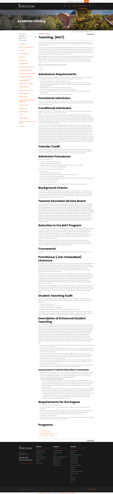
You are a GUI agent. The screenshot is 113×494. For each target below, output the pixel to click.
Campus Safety (73, 461)
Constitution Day (74, 463)
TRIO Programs (56, 463)
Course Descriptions (24, 63)
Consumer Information (75, 465)
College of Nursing (23, 96)
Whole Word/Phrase (23, 38)
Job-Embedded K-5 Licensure (47, 435)
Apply (64, 5)
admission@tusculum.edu (25, 460)
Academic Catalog (57, 452)
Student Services (23, 108)
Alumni (90, 5)
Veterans (38, 461)
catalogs (41, 493)
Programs (74, 5)
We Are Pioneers (83, 5)
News (81, 1)
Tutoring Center (57, 465)
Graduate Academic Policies (26, 83)
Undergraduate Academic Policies (27, 73)
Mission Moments (74, 473)
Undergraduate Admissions (25, 70)
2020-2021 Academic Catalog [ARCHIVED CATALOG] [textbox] (82, 31)
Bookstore (72, 452)
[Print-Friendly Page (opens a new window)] (91, 34)
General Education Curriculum (26, 77)
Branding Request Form (75, 454)
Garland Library (56, 461)
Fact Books (72, 469)
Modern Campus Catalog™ (68, 493)
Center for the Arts (57, 459)
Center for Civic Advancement (60, 456)
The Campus (22, 50)
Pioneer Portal (70, 1)
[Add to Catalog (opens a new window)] (88, 34)
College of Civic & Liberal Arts (26, 90)
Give (86, 1)
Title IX (71, 481)
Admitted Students (40, 450)
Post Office (72, 477)
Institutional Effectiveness (76, 471)
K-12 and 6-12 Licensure (45, 431)
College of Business (23, 86)
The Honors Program (24, 105)
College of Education (24, 93)
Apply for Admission (40, 452)
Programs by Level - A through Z (26, 67)
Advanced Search (23, 40)
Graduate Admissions (24, 80)
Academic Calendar (23, 53)
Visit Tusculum (39, 463)
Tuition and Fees (23, 60)
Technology (73, 479)
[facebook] (88, 489)
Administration (73, 450)
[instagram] (94, 489)
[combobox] (83, 31)
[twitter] (92, 489)
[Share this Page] (90, 34)
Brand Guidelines (74, 456)
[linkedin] (90, 489)
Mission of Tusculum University (26, 47)
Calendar (76, 1)
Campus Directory (74, 459)
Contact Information (41, 456)
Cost (69, 5)
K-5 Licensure (43, 430)
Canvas (55, 454)
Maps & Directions (40, 459)
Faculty (20, 115)
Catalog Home (22, 43)
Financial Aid (22, 57)
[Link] (26, 6)
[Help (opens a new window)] (93, 34)
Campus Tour (39, 454)
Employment (73, 467)
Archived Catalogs (23, 118)
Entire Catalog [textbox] (22, 35)
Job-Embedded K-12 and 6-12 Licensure (49, 433)
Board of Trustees (23, 111)
